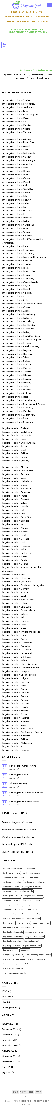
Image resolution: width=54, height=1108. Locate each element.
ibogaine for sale (27, 927)
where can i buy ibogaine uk (14, 959)
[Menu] (3, 4)
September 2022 (10, 1045)
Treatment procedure (37, 17)
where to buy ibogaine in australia (16, 963)
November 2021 (10, 1056)
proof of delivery (14, 17)
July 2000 (6, 1072)
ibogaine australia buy (41, 923)
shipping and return (18, 21)
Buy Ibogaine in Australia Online (24, 801)
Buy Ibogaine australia (11, 873)
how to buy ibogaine (36, 913)
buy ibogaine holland (11, 886)
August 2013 (8, 1067)
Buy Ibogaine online (18, 774)
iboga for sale (8, 923)
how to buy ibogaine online (13, 918)
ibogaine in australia (32, 941)
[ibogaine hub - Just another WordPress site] (27, 5)
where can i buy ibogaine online (38, 954)
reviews (37, 12)
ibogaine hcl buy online (12, 941)
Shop (21, 12)
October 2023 (9, 1034)
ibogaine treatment (10, 950)
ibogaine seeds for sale (32, 945)
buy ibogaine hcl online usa (34, 882)
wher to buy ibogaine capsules (14, 973)
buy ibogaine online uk (12, 900)
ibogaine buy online (10, 927)
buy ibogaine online (10, 895)
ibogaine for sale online (35, 936)
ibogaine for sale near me (13, 936)
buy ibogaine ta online (11, 904)
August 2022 (8, 1050)
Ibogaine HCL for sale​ (22, 822)
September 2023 (10, 1040)
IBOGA (5, 991)
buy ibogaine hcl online (12, 882)
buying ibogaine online (28, 909)
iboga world (24, 950)
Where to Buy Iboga (19, 783)
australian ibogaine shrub (12, 868)
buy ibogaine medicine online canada (18, 891)
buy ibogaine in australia (31, 886)
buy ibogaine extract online (13, 877)
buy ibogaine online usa (32, 900)
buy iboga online (9, 909)
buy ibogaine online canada (32, 895)
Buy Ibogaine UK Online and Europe (26, 792)
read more (42, 21)
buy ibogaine (30, 868)
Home (14, 12)
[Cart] (49, 5)
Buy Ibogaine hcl (33, 877)
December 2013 (10, 1061)
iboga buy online (33, 918)
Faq (33, 21)
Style (4, 1002)
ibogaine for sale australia (13, 932)
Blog (28, 12)
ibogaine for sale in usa (34, 932)
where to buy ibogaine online (14, 968)
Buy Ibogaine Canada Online (22, 765)
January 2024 (8, 1023)
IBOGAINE (7, 996)
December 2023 (10, 1029)
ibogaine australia (23, 923)
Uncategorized (9, 1007)
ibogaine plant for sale (11, 945)
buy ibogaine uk (29, 904)
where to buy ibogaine (36, 959)
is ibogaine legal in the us (13, 954)
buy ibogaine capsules (31, 873)
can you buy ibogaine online (14, 913)
